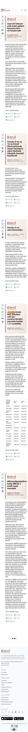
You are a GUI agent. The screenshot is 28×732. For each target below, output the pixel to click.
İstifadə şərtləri (4, 697)
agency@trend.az (5, 665)
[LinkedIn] (19, 712)
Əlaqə (2, 684)
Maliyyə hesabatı (5, 691)
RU (16, 729)
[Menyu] (25, 10)
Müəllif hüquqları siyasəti (7, 701)
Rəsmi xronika (4, 674)
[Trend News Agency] (5, 651)
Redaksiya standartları (6, 687)
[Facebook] (5, 712)
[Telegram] (15, 712)
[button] (2, 16)
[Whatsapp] (2, 712)
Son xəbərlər (4, 672)
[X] (9, 712)
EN (11, 729)
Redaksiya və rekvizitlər (6, 682)
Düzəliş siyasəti (4, 689)
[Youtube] (12, 712)
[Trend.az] (5, 10)
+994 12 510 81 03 (5, 663)
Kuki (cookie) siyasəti (6, 704)
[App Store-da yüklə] (7, 718)
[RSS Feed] (22, 712)
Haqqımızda (4, 680)
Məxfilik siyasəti (4, 699)
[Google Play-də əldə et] (19, 718)
